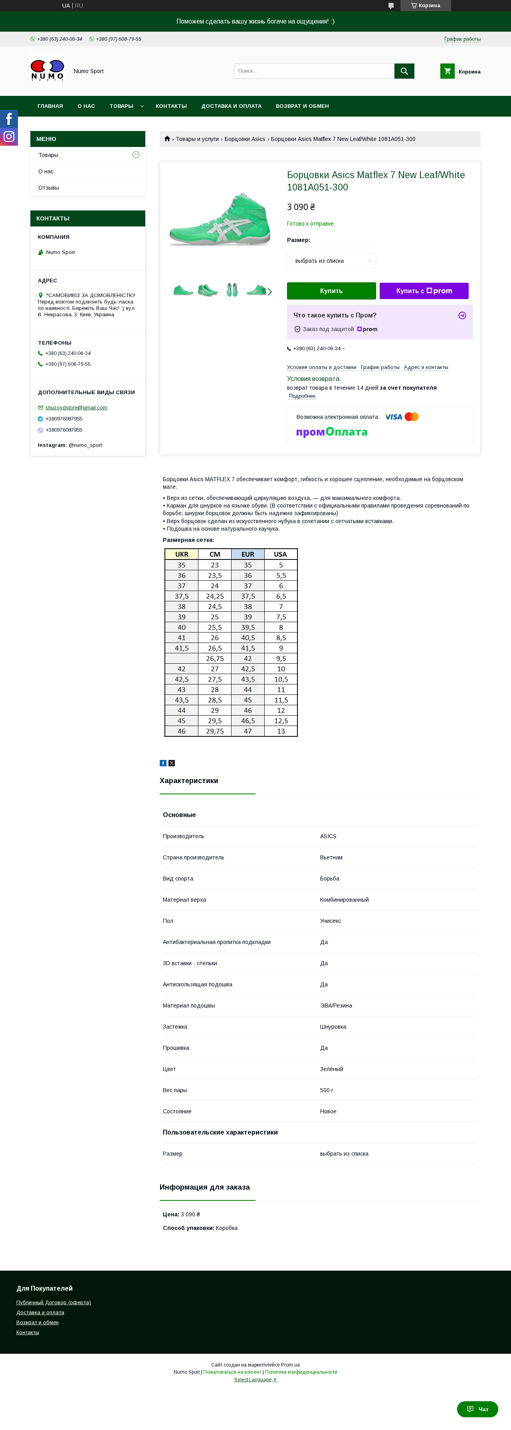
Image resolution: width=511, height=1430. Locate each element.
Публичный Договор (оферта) (53, 1302)
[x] (171, 764)
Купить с (410, 291)
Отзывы (48, 187)
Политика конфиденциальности (301, 1372)
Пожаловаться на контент (232, 1372)
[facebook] (163, 764)
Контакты (171, 106)
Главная (50, 106)
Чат (484, 1409)
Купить (331, 291)
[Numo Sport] (47, 85)
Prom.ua (290, 1365)
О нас (86, 106)
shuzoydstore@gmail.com (76, 408)
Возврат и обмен (302, 106)
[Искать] (404, 71)
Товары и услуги (197, 139)
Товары (121, 106)
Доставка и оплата (231, 106)
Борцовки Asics (245, 139)
